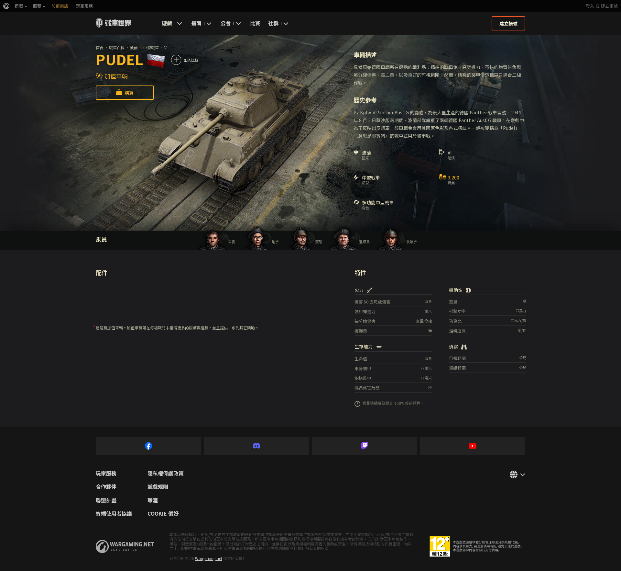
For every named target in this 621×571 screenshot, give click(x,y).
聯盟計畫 (106, 500)
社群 (273, 23)
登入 (590, 6)
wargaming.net (125, 546)
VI (166, 47)
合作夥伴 (106, 487)
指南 (196, 23)
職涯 (152, 500)
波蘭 (134, 47)
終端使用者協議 (114, 514)
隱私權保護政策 (165, 473)
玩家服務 (106, 473)
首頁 (100, 47)
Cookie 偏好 (163, 514)
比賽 (255, 23)
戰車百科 (117, 47)
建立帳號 (609, 6)
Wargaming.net (208, 558)
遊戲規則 (157, 487)
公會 (226, 23)
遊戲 (167, 23)
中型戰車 (151, 47)
